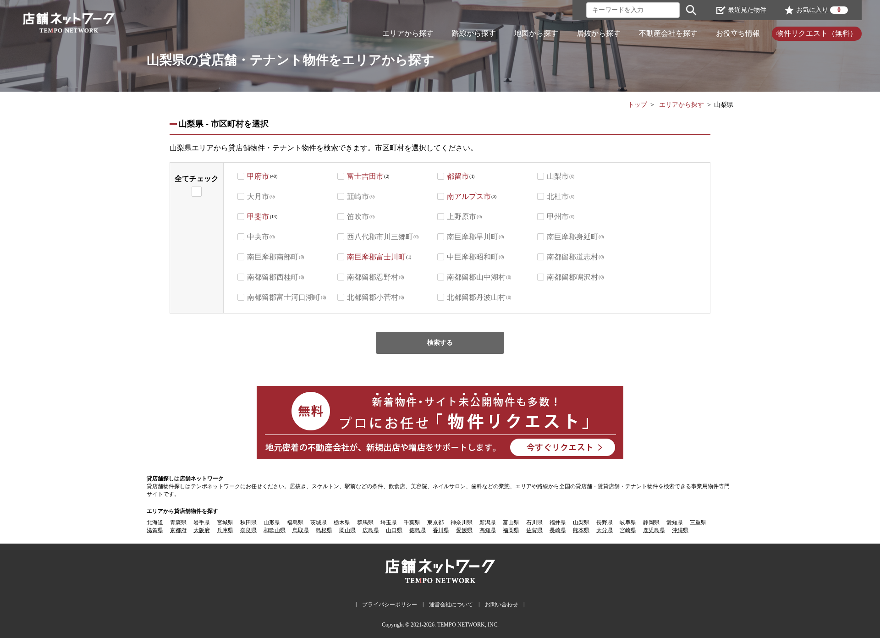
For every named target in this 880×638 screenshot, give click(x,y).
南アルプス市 (469, 196)
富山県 (511, 522)
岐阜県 (628, 522)
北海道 (155, 522)
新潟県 (487, 522)
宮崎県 (628, 530)
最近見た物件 (747, 9)
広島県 (371, 530)
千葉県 (412, 522)
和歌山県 (275, 530)
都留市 (458, 176)
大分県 (604, 530)
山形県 (272, 522)
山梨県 (581, 522)
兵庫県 (225, 530)
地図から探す (536, 33)
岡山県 (347, 530)
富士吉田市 (365, 176)
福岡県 (511, 530)
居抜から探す (599, 33)
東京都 (435, 522)
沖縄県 (680, 530)
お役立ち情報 (738, 33)
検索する (440, 342)
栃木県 (342, 522)
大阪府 (201, 530)
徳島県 (417, 530)
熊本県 (581, 530)
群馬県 (365, 522)
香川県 (441, 530)
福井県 (558, 522)
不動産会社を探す (668, 33)
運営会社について (451, 604)
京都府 (178, 530)
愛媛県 (464, 530)
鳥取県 (300, 530)
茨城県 (318, 522)
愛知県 (674, 522)
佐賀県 (534, 530)
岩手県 (201, 522)
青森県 (178, 522)
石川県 (534, 522)
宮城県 (225, 522)
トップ (637, 104)
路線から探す (474, 33)
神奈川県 (462, 522)
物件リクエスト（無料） (816, 33)
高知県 (487, 530)
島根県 (324, 530)
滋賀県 (155, 530)
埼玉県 (388, 522)
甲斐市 (258, 216)
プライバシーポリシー (389, 604)
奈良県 (248, 530)
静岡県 (651, 522)
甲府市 (258, 176)
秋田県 (248, 522)
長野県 (604, 522)
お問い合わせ (501, 604)
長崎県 (558, 530)
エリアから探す (408, 33)
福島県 (295, 522)
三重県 (698, 522)
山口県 (394, 530)
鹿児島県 (654, 530)
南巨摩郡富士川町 (376, 257)
